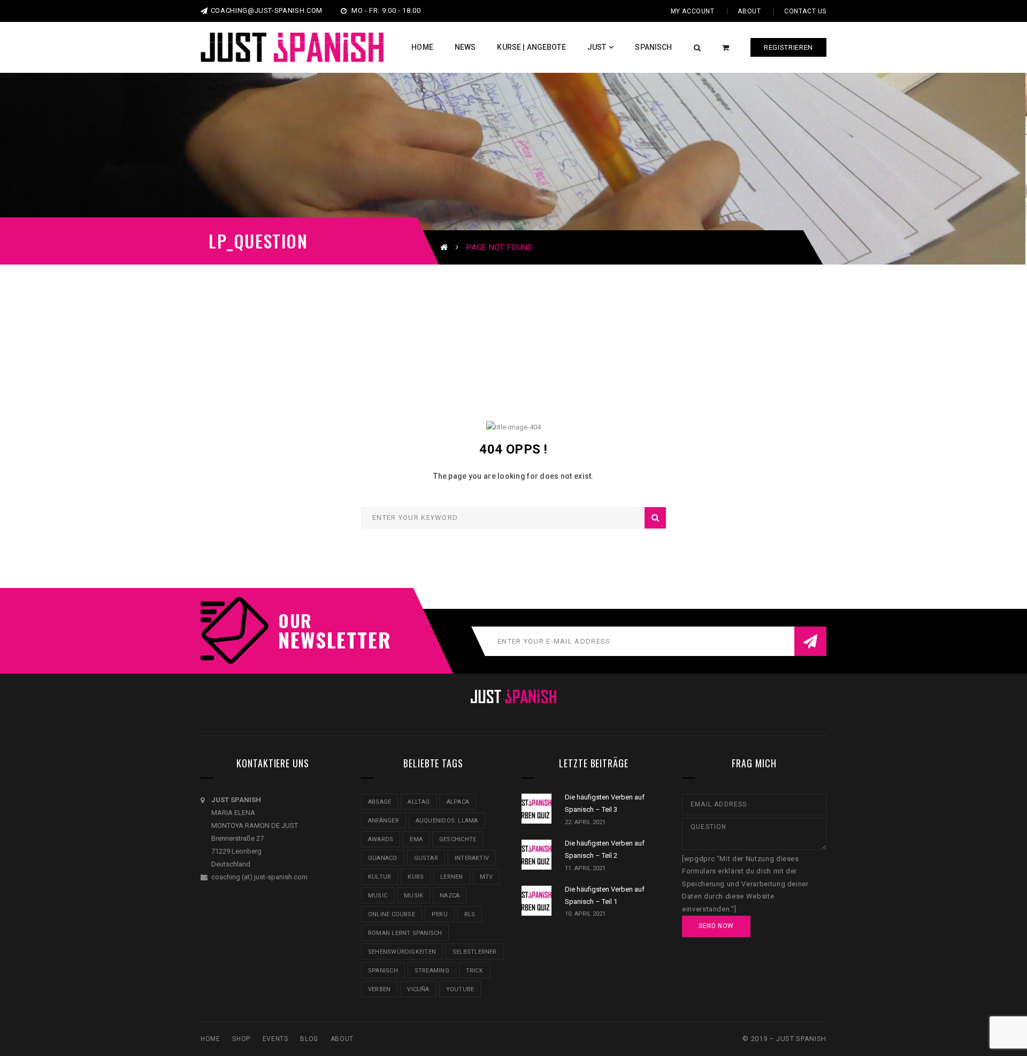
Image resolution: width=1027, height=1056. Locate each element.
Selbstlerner (475, 951)
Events (275, 1039)
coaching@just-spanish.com (267, 10)
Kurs (416, 876)
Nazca (449, 895)
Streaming (432, 970)
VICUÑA (418, 989)
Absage (379, 801)
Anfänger (383, 820)
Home (210, 1039)
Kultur (379, 876)
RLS (470, 914)
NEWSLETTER (329, 639)
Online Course (391, 914)
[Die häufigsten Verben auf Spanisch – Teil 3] (536, 809)
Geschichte (457, 839)
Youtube (460, 989)
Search (655, 518)
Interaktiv (472, 858)
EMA (416, 839)
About (749, 11)
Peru (440, 914)
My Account (693, 11)
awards (380, 839)
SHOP (241, 1039)
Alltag (419, 801)
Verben (379, 989)
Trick (474, 970)
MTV (486, 876)
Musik (413, 895)
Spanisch (383, 970)
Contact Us (805, 11)
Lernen (451, 876)
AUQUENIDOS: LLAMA (447, 820)
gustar (426, 858)
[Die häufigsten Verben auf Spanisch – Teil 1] (536, 901)
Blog (309, 1039)
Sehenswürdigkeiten (402, 951)
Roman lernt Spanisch (405, 933)
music (377, 895)
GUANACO (382, 858)
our (295, 620)
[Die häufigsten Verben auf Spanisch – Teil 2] (536, 855)
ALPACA (458, 801)
